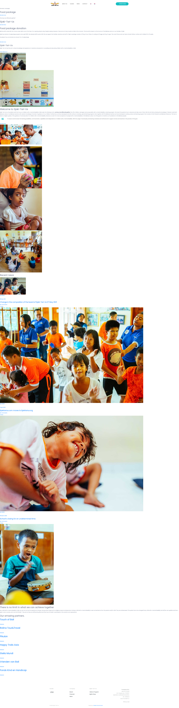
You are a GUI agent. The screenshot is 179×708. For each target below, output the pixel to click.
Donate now (122, 3)
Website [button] (2, 624)
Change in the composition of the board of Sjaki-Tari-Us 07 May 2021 (28, 302)
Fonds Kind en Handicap (13, 670)
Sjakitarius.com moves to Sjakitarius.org (16, 410)
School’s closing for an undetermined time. (18, 519)
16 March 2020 (3, 515)
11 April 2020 (3, 407)
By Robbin (2, 295)
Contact (84, 3)
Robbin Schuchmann (98, 705)
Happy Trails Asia (9, 644)
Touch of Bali (7, 619)
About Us (64, 3)
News (78, 3)
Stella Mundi (6, 653)
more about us (3, 52)
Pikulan (4, 636)
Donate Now (3, 24)
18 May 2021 (3, 299)
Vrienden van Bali (9, 661)
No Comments (3, 304)
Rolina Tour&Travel (10, 627)
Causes (72, 3)
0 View (1, 306)
